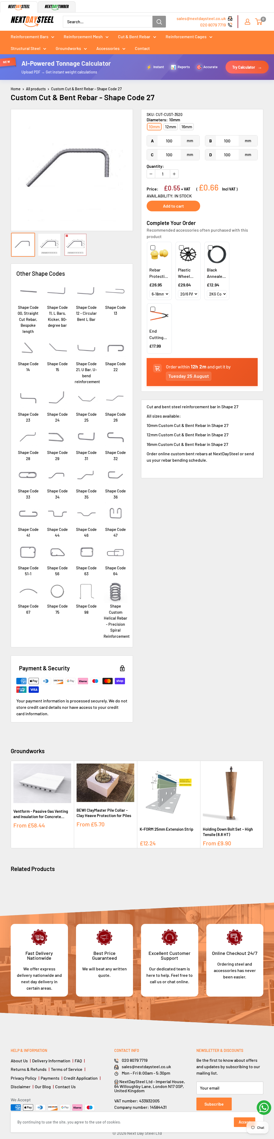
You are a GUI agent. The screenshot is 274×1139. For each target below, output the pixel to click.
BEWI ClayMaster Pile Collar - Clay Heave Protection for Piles (104, 813)
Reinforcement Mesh (83, 36)
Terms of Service (66, 1069)
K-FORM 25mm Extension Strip (166, 829)
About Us (19, 1060)
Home (16, 89)
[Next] (263, 804)
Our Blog (43, 1086)
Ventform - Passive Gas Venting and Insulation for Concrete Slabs (40, 814)
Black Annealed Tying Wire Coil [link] (217, 273)
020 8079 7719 (213, 24)
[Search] (159, 22)
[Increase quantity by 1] (174, 174)
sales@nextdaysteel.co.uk (201, 18)
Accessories (108, 48)
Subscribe (214, 1103)
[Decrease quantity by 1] (151, 174)
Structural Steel (25, 48)
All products (36, 89)
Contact (142, 48)
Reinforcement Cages (186, 36)
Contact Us (65, 1086)
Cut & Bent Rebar (134, 36)
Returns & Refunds (29, 1069)
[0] (259, 21)
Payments (50, 1077)
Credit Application (81, 1077)
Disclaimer (21, 1086)
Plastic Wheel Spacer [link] (184, 273)
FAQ (78, 1060)
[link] (159, 254)
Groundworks (68, 48)
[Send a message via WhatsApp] (264, 1107)
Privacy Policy (23, 1077)
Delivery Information (51, 1060)
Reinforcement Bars (29, 36)
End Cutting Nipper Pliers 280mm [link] (156, 334)
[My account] (247, 22)
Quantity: (155, 166)
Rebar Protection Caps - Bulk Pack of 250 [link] (159, 273)
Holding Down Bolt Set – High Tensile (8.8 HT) (228, 832)
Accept (244, 1122)
